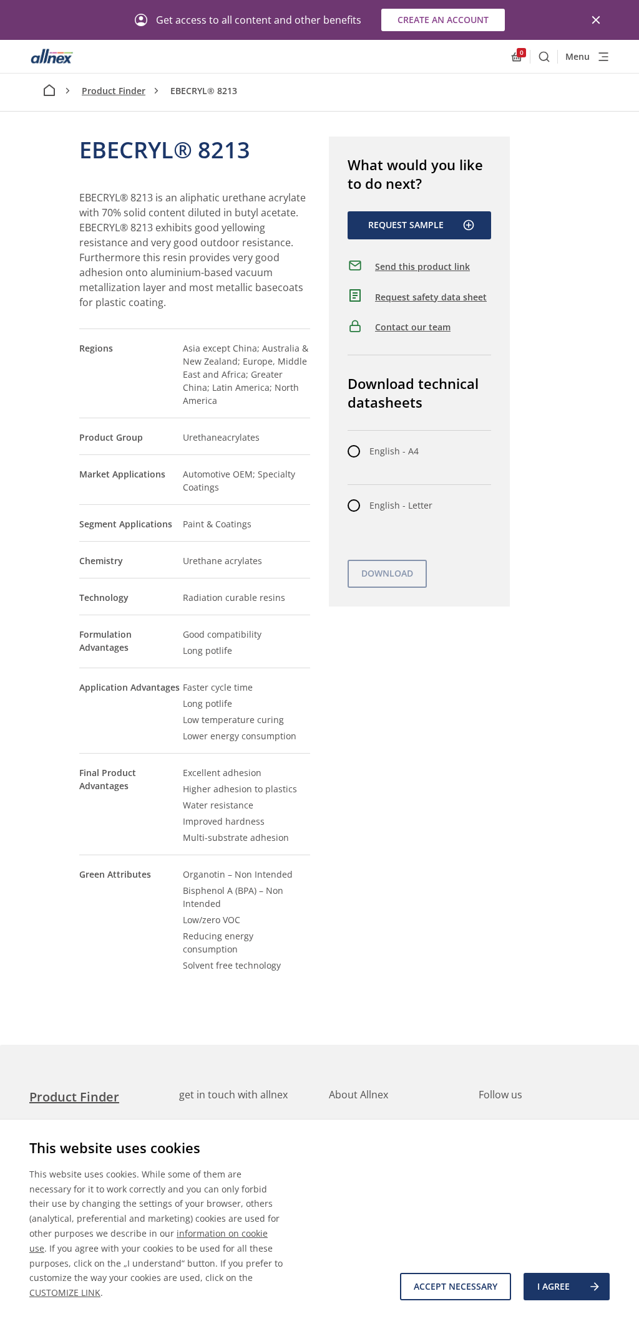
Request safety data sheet (431, 297)
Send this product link (422, 266)
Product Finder (113, 91)
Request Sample (406, 225)
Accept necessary (455, 1286)
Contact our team (413, 327)
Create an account (443, 20)
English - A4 (394, 451)
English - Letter (400, 505)
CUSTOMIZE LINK (64, 1292)
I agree (553, 1286)
